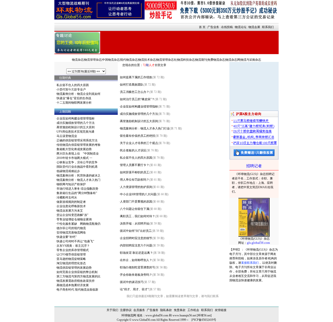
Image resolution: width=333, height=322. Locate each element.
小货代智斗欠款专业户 (71, 89)
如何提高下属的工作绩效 (136, 77)
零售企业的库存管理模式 (73, 250)
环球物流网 (128, 315)
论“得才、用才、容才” (134, 289)
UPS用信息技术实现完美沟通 (75, 131)
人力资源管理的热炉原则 (136, 187)
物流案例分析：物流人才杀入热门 (78, 180)
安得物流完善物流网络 (71, 232)
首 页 (202, 27)
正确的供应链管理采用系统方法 (77, 140)
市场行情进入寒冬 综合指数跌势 (77, 188)
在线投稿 (227, 27)
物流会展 (254, 27)
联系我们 (268, 27)
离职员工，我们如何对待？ (137, 216)
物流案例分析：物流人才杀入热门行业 (145, 128)
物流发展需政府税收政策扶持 (76, 281)
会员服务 (139, 310)
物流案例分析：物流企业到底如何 (78, 94)
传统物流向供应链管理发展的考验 (78, 144)
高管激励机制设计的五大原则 (76, 127)
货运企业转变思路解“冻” (72, 215)
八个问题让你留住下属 (134, 209)
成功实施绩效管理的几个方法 (76, 123)
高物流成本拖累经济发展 (73, 285)
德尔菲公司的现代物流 (71, 228)
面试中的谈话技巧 (131, 282)
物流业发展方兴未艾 (70, 210)
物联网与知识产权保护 (71, 184)
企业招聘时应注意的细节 (136, 238)
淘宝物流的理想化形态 (71, 263)
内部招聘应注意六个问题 (136, 245)
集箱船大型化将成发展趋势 (74, 149)
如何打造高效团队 (131, 84)
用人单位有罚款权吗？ (134, 179)
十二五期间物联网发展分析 (74, 102)
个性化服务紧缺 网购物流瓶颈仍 (78, 223)
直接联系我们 (250, 262)
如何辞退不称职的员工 (134, 172)
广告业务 (213, 27)
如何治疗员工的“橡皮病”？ (137, 99)
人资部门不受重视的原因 (136, 201)
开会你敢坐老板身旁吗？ (136, 274)
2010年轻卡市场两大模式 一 (74, 158)
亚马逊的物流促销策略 (71, 259)
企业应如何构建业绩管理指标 (76, 118)
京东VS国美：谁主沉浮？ (73, 245)
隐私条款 (166, 310)
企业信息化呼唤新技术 (71, 206)
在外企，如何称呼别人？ (136, 260)
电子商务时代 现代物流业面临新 (77, 289)
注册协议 (126, 310)
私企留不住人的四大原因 (73, 85)
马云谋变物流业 (67, 136)
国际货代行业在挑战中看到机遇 (77, 166)
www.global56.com (157, 315)
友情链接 (220, 310)
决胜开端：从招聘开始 (134, 223)
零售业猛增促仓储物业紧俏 (74, 219)
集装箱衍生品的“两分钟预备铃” (77, 193)
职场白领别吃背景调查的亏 (137, 267)
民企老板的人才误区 (133, 150)
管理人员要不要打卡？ (134, 165)
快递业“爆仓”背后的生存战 (74, 98)
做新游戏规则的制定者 (71, 202)
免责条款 (180, 310)
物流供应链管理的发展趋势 (74, 267)
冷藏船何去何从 (67, 197)
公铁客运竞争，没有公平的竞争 (77, 162)
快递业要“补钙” (67, 237)
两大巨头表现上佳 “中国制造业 (78, 153)
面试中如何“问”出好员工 (136, 231)
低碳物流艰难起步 (68, 171)
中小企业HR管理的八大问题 (138, 194)
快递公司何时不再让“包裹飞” (75, 241)
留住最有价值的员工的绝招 (137, 135)
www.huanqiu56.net (184, 315)
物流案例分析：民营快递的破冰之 (78, 175)
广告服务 (152, 310)
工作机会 (193, 310)
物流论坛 (240, 27)
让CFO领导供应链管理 (71, 254)
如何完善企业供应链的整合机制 (77, 272)
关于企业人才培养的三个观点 (139, 143)
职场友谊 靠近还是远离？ (136, 252)
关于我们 (112, 310)
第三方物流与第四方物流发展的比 (78, 276)
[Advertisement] (189, 42)
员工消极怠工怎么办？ (134, 92)
